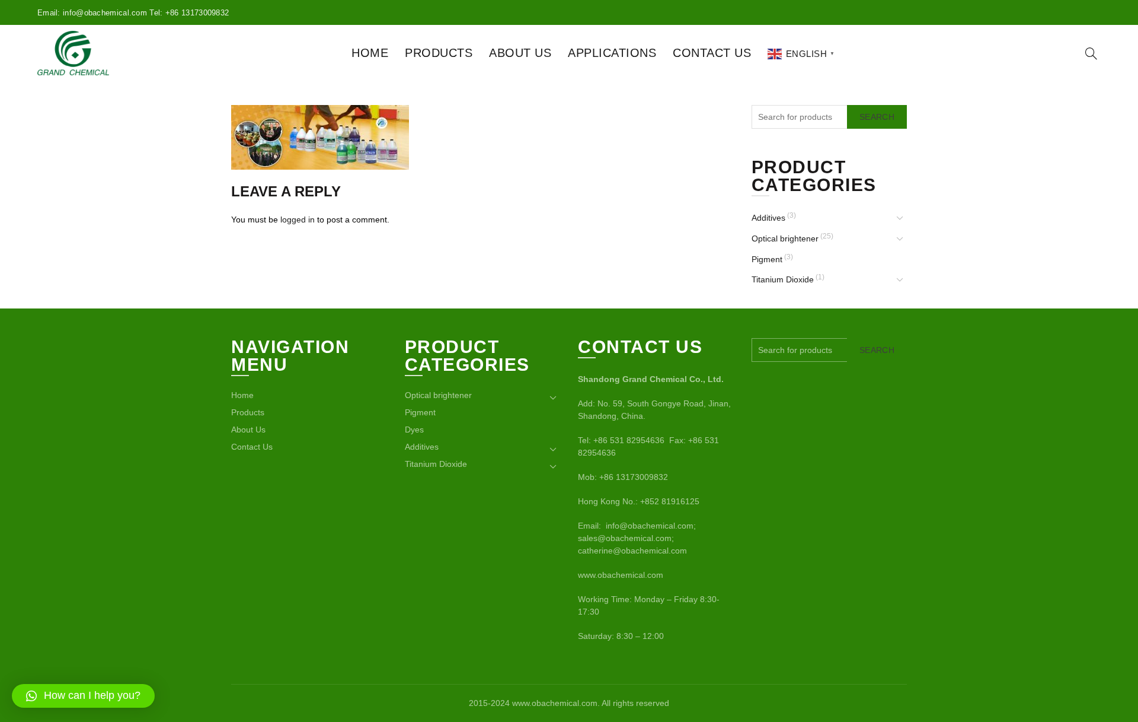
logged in (297, 219)
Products (438, 52)
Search (876, 117)
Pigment (767, 259)
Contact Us (712, 52)
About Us (520, 52)
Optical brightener (785, 238)
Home (369, 52)
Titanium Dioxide (783, 279)
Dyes (414, 429)
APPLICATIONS (612, 52)
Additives (768, 217)
